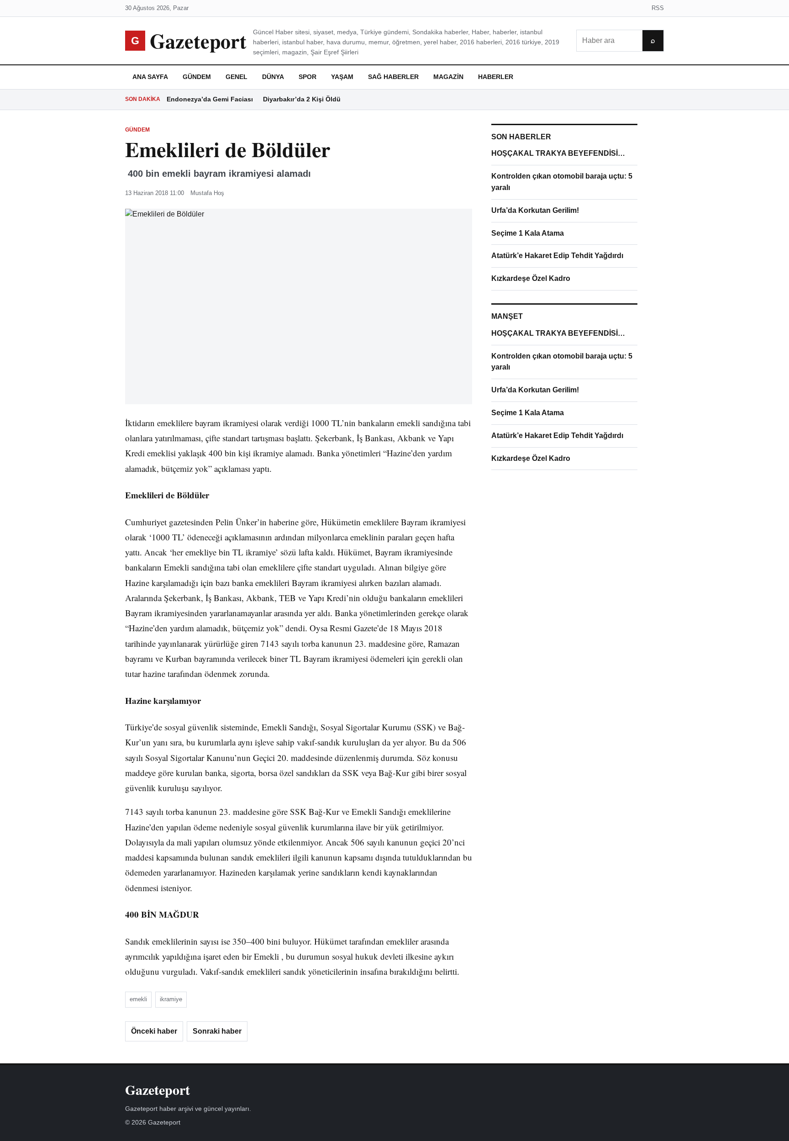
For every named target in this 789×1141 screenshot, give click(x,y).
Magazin (448, 76)
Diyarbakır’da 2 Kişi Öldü (302, 99)
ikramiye (171, 999)
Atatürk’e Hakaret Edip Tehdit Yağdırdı (557, 255)
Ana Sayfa (150, 76)
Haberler (495, 76)
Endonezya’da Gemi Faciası (210, 99)
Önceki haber (154, 1031)
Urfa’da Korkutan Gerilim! (535, 210)
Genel (236, 76)
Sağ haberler (393, 76)
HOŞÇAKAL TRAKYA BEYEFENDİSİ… (558, 153)
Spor (307, 76)
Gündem (197, 76)
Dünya (273, 76)
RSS (658, 8)
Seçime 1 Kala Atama (527, 233)
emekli (138, 999)
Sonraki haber (217, 1031)
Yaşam (342, 76)
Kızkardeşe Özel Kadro (530, 278)
